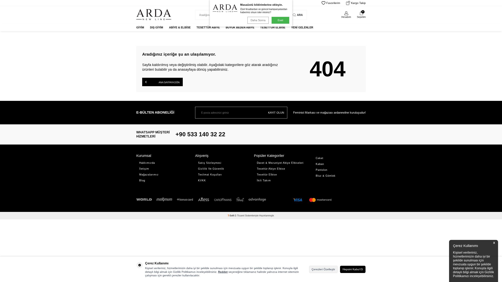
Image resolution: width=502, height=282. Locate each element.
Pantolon (321, 169)
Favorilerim (333, 3)
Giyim (140, 27)
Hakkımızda (147, 162)
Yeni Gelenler (302, 27)
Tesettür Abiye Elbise (271, 168)
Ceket (319, 158)
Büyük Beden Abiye (240, 27)
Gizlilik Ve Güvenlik (211, 168)
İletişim (144, 168)
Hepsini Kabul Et (353, 269)
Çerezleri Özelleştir (323, 269)
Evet (280, 20)
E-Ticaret (239, 215)
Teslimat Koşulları (210, 174)
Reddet (223, 271)
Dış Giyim (156, 27)
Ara (300, 14)
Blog (142, 180)
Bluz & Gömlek (326, 175)
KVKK (202, 180)
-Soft (231, 215)
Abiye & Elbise (180, 27)
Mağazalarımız (149, 174)
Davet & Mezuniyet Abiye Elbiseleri (280, 162)
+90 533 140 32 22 (200, 134)
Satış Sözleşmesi (209, 162)
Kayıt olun (276, 112)
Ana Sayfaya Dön (169, 82)
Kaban (320, 164)
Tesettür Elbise (272, 27)
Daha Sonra (258, 20)
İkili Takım (264, 180)
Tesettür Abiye (208, 27)
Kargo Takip (358, 3)
